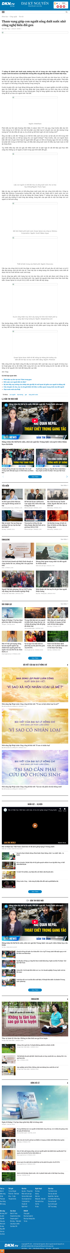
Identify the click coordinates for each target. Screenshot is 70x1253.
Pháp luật (2, 1199)
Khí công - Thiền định (15, 1221)
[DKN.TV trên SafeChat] (55, 3)
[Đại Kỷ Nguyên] (8, 3)
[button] (67, 477)
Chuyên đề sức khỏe (15, 1216)
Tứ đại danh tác (26, 1201)
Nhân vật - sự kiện (6, 848)
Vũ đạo (37, 1206)
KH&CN (26, 1211)
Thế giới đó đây (12, 1199)
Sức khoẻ (2, 1234)
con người (12, 394)
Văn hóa (49, 650)
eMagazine (35, 999)
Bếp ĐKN (2, 1218)
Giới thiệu (24, 1248)
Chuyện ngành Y (14, 1218)
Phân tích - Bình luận (13, 1194)
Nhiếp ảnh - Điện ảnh (40, 1199)
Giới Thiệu (12, 6)
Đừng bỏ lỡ (35, 1082)
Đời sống (49, 626)
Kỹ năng (4, 529)
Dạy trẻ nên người (52, 1204)
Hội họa (37, 1194)
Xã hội (1, 1196)
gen (26, 394)
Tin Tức (4, 947)
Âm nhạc (37, 1191)
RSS (30, 1248)
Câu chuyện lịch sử (6, 654)
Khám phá (2, 1224)
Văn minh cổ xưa (39, 1201)
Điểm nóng (2, 1194)
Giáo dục (50, 1188)
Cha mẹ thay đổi (52, 1201)
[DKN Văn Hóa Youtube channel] (64, 6)
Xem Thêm (35, 476)
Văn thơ (37, 1204)
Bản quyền (56, 1248)
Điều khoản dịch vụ (38, 1248)
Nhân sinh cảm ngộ (41, 565)
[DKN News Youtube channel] (58, 6)
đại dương (20, 394)
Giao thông (3, 1201)
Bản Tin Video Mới (37, 900)
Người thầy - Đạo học (53, 1196)
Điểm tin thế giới (29, 508)
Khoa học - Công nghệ (9, 16)
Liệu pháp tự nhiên (15, 1224)
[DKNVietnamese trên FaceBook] (57, 3)
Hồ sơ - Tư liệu (11, 1196)
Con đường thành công (7, 508)
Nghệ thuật (24, 1206)
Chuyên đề (24, 1204)
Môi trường (50, 508)
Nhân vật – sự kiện (35, 804)
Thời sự (2, 1188)
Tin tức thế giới (12, 1191)
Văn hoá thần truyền (30, 628)
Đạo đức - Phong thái (41, 593)
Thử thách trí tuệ (52, 1191)
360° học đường (52, 1206)
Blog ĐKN (2, 1229)
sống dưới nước (33, 394)
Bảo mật (48, 1248)
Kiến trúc (37, 1196)
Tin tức (21, 16)
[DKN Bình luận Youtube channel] (61, 6)
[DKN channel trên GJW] (62, 3)
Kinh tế (1, 1191)
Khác (3, 567)
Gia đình (2, 1216)
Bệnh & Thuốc (13, 1213)
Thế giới (4, 624)
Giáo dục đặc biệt (52, 1194)
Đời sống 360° (3, 1213)
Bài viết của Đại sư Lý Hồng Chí (35, 664)
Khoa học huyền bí (28, 1216)
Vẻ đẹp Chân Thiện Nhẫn (8, 593)
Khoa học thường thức (29, 1218)
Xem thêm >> (64, 485)
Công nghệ (26, 1213)
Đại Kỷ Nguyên (58, 1244)
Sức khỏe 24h (13, 1226)
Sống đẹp (2, 1221)
